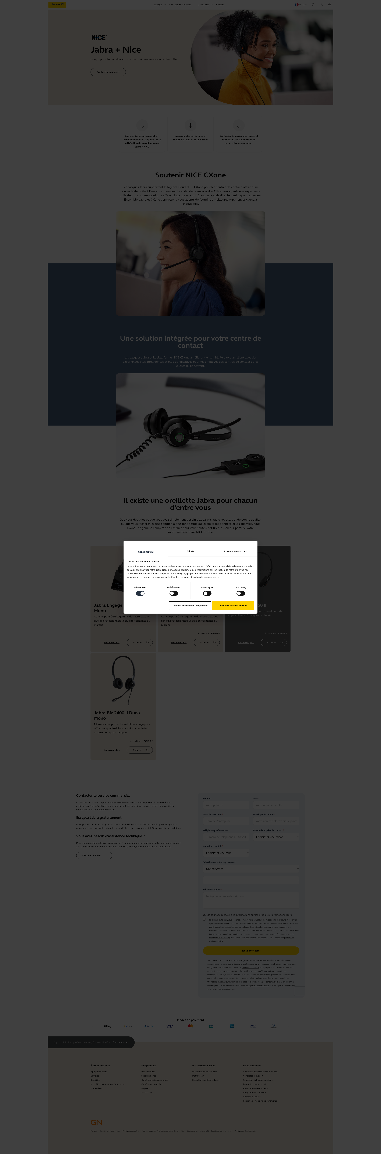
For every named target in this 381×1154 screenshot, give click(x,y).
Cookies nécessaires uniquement (190, 605)
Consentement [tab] (145, 551)
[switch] (174, 593)
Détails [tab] (190, 551)
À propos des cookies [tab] (235, 551)
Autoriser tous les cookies (233, 605)
